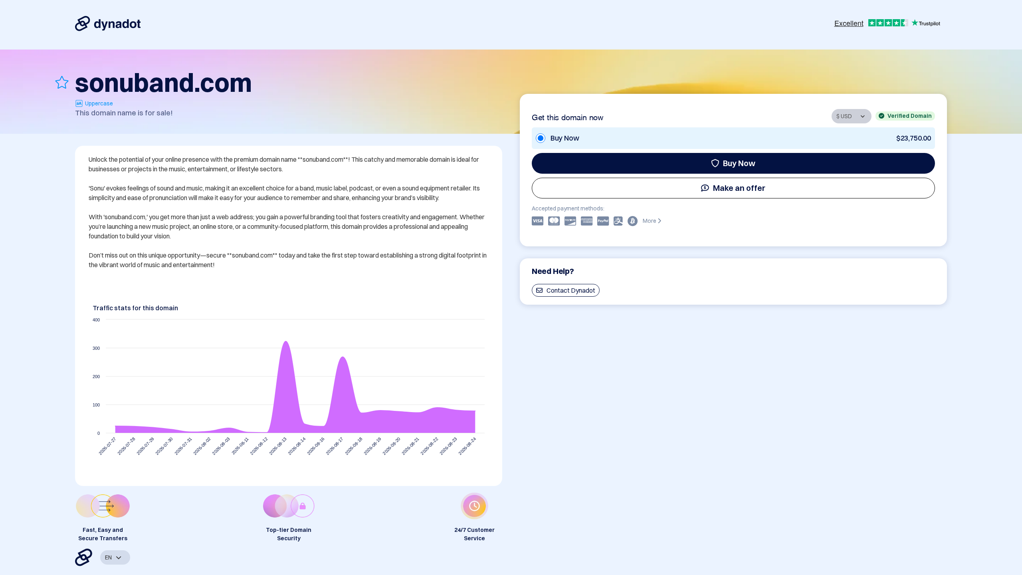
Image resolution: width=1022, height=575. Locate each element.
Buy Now (739, 163)
